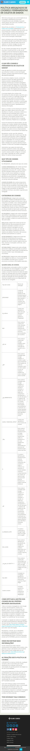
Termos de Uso (20, 27)
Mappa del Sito (10, 740)
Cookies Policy (10, 738)
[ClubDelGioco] (28, 2)
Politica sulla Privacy (11, 736)
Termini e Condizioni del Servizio (14, 734)
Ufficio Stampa (10, 742)
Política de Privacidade (7, 28)
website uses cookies (10, 747)
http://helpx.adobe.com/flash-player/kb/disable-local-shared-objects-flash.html (14, 625)
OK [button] (21, 749)
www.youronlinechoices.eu (8, 653)
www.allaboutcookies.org (17, 652)
